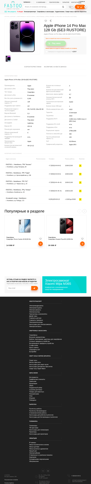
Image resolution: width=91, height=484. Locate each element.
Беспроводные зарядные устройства (41, 343)
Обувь (31, 385)
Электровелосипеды (36, 322)
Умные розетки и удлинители (38, 449)
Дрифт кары (33, 316)
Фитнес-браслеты (35, 362)
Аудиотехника (59, 11)
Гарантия (65, 2)
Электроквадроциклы (36, 305)
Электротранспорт (30, 11)
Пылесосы (32, 404)
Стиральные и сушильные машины (41, 455)
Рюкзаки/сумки (34, 394)
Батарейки (32, 351)
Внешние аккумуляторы (37, 337)
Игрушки (32, 398)
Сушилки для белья (35, 389)
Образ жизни (33, 373)
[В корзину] (40, 243)
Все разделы (12, 11)
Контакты (74, 2)
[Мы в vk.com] (43, 471)
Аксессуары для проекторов (38, 434)
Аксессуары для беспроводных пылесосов (43, 417)
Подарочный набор (35, 387)
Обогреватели (34, 461)
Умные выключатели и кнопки (39, 444)
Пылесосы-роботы (35, 408)
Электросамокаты (35, 310)
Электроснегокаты (35, 326)
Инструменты (33, 377)
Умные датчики (34, 447)
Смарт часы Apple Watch (37, 368)
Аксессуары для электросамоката (40, 324)
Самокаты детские (35, 318)
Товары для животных (36, 392)
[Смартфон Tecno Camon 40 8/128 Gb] (25, 231)
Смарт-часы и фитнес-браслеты (75, 11)
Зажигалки (32, 381)
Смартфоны (33, 335)
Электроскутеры (34, 312)
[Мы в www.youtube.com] (48, 471)
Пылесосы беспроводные (37, 411)
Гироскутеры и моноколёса (38, 314)
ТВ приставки (33, 428)
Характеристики (32, 67)
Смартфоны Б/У (34, 349)
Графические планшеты (37, 379)
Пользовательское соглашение (11, 479)
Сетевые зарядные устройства (39, 341)
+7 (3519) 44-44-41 (81, 2)
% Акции (20, 11)
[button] (84, 211)
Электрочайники (34, 453)
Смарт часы (33, 360)
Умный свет (33, 451)
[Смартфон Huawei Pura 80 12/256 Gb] (66, 231)
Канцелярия (33, 383)
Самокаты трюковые (36, 320)
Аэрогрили (32, 457)
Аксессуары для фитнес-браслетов (40, 366)
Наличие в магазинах (55, 67)
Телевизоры (33, 421)
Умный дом (33, 438)
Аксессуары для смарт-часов (38, 364)
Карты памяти (33, 347)
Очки (30, 396)
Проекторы (33, 432)
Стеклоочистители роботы (38, 413)
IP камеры (32, 442)
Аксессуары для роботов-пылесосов (41, 415)
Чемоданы (32, 400)
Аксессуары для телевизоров (39, 430)
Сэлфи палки (33, 345)
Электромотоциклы (35, 308)
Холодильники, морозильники (39, 459)
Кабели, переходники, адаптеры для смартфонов (45, 339)
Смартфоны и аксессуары (45, 11)
